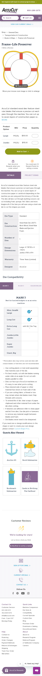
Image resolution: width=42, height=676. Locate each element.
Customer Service (8, 607)
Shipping (5, 648)
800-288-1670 (33, 11)
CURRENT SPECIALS (21, 575)
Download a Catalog (30, 626)
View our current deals (21, 24)
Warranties (5, 654)
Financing (5, 637)
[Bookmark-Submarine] (11, 476)
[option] (4, 32)
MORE (4, 120)
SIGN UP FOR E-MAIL (21, 565)
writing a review (32, 168)
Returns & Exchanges (9, 645)
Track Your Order (8, 651)
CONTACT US (21, 585)
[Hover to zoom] (21, 69)
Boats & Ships (10, 38)
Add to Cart (22, 151)
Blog (24, 621)
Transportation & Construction (16, 35)
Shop (4, 32)
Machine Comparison (30, 607)
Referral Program (29, 640)
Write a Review (7, 48)
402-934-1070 (7, 613)
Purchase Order (28, 623)
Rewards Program (29, 637)
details (10, 175)
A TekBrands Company (31, 643)
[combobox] (11, 17)
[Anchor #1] (11, 448)
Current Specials (29, 615)
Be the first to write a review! (21, 546)
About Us (26, 635)
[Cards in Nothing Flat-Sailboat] (29, 476)
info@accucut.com (8, 615)
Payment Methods (8, 643)
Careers (26, 645)
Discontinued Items (29, 629)
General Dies (13, 32)
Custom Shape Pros (21, 429)
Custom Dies (27, 618)
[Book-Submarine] (29, 448)
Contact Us (6, 635)
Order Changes (7, 640)
